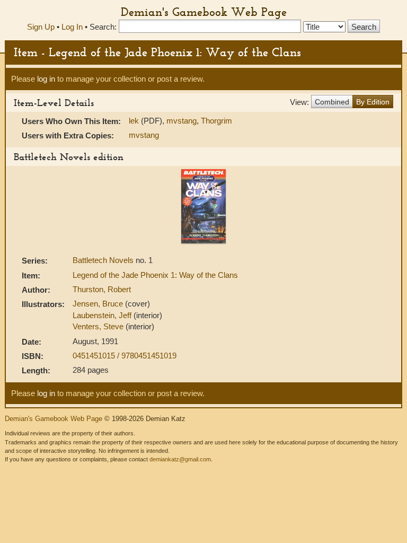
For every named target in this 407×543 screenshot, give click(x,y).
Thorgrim (216, 120)
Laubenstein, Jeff (103, 315)
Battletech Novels (104, 260)
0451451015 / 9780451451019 (124, 355)
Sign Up (41, 26)
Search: (103, 26)
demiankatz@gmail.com (180, 459)
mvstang (181, 120)
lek (134, 120)
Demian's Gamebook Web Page (204, 11)
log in (46, 78)
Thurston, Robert (102, 289)
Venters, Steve (99, 326)
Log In (72, 26)
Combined (332, 102)
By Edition (373, 102)
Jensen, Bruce (99, 303)
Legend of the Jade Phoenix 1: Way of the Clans (155, 274)
